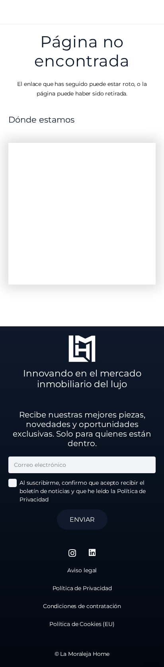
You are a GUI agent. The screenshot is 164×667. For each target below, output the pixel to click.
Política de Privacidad (82, 588)
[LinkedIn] (92, 553)
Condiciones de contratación (82, 606)
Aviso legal (82, 570)
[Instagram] (72, 553)
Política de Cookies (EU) (82, 624)
